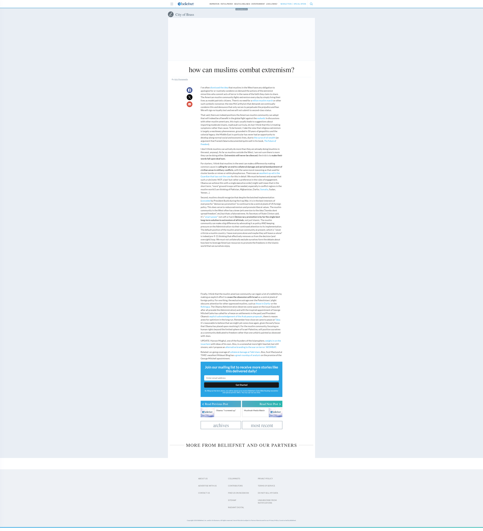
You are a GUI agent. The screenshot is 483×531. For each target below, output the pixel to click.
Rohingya (205, 306)
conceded (206, 200)
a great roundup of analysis (247, 355)
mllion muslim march (262, 100)
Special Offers (300, 4)
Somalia (264, 189)
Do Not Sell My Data (268, 493)
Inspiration (214, 4)
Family (271, 4)
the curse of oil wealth (264, 137)
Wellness (242, 4)
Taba (277, 319)
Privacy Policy (265, 478)
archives (221, 425)
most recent (262, 425)
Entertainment (258, 4)
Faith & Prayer (227, 4)
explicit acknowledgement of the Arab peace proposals (236, 316)
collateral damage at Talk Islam (245, 352)
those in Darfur (263, 303)
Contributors (235, 486)
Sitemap (232, 500)
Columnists (241, 9)
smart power (211, 216)
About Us (203, 478)
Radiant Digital (236, 507)
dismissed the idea (219, 87)
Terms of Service (266, 486)
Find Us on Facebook (238, 493)
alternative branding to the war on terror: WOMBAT (250, 347)
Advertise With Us (207, 486)
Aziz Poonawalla (181, 79)
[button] (311, 4)
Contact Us (204, 493)
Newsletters (286, 4)
